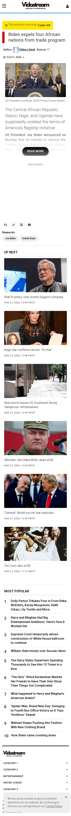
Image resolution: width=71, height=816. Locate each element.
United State (28, 238)
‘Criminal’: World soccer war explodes (29, 513)
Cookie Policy (54, 806)
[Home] (36, 6)
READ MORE (35, 151)
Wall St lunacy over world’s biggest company (33, 297)
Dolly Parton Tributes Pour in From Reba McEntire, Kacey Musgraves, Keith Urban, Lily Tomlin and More (38, 605)
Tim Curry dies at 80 (17, 566)
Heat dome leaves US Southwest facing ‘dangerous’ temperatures (30, 405)
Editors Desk (27, 49)
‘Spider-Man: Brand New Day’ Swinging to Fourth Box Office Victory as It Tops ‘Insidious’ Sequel (38, 710)
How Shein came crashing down (33, 735)
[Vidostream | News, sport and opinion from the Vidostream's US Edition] (27, 754)
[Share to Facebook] (29, 225)
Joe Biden (10, 238)
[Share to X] (21, 225)
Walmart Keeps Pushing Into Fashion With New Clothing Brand (36, 725)
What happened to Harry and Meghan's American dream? (37, 696)
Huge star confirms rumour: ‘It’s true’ (28, 350)
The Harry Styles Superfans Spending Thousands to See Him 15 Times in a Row (37, 665)
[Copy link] (13, 225)
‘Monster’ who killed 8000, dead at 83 (28, 460)
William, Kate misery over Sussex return (38, 651)
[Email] (5, 225)
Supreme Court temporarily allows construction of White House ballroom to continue (37, 638)
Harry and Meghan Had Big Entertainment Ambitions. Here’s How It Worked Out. (38, 622)
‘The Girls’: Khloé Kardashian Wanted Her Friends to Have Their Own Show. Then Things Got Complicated (36, 681)
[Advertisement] (35, 189)
